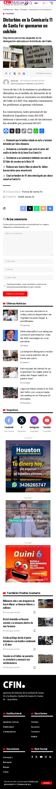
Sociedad (26, 383)
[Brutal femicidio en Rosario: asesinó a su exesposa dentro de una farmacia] (45, 622)
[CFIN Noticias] (16, 3)
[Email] (19, 73)
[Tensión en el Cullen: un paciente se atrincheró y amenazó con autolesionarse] (45, 658)
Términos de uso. (24, 784)
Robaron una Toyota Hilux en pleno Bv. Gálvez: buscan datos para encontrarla (25, 168)
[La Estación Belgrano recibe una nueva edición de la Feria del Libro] (10, 355)
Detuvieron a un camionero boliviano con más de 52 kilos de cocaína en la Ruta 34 (27, 159)
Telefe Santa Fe (26, 196)
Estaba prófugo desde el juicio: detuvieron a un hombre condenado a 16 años (19, 641)
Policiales (10, 13)
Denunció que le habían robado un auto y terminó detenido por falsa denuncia (27, 142)
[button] (46, 783)
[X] (22, 424)
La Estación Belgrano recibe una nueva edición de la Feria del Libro (36, 355)
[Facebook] (9, 424)
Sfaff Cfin (14, 81)
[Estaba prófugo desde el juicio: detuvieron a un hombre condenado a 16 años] (45, 640)
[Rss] (50, 757)
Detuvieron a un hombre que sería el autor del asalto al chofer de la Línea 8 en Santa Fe (26, 150)
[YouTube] (41, 757)
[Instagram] (34, 424)
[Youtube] (47, 424)
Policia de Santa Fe (32, 191)
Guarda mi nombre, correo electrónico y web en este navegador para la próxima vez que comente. (27, 285)
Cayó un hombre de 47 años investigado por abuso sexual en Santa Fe (28, 177)
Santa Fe (25, 362)
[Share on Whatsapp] (37, 208)
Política (25, 346)
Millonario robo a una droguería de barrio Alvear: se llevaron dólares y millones (19, 604)
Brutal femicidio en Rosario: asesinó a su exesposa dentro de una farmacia (18, 622)
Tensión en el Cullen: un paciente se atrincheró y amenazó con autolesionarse (18, 659)
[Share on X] (15, 73)
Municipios (26, 403)
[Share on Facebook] (10, 73)
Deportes (26, 325)
